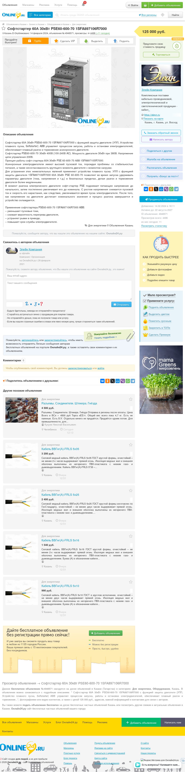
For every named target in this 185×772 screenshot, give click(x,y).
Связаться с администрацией (109, 753)
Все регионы (148, 15)
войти (101, 368)
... (149, 109)
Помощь (72, 4)
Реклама (44, 4)
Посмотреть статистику (154, 225)
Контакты (7, 731)
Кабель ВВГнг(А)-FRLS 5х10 (60, 586)
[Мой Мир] (117, 381)
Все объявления (12, 722)
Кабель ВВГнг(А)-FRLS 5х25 (60, 495)
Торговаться (162, 54)
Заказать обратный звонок (162, 132)
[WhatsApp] (128, 381)
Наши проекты (148, 753)
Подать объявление (104, 742)
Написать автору (162, 139)
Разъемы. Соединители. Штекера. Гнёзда (69, 403)
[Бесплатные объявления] (3, 24)
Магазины (28, 4)
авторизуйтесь (30, 340)
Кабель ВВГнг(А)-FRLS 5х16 (60, 540)
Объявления (9, 4)
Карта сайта (100, 758)
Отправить (122, 304)
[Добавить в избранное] (3, 28)
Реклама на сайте (103, 747)
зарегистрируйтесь (55, 340)
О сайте (145, 742)
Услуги (58, 4)
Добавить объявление (167, 5)
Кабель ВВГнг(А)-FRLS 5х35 (60, 449)
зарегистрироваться (80, 368)
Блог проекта (70, 758)
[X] (112, 381)
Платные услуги (72, 753)
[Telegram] (133, 381)
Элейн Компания (31, 249)
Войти (134, 5)
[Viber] (123, 381)
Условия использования (106, 763)
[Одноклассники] (107, 381)
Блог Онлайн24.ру (67, 722)
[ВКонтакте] (102, 381)
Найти (175, 15)
